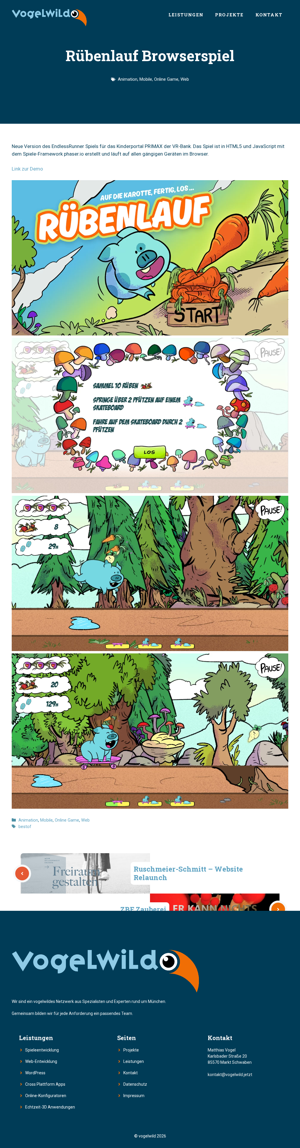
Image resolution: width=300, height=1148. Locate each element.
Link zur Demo (27, 169)
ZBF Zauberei (143, 909)
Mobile (145, 79)
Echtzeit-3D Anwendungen (50, 1107)
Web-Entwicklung (41, 1061)
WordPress (35, 1072)
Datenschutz (135, 1084)
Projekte (229, 15)
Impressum (133, 1095)
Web (184, 79)
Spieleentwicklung (42, 1050)
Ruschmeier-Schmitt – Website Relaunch (188, 873)
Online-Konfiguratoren (45, 1095)
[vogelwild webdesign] (49, 14)
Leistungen (185, 15)
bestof (24, 826)
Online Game (166, 79)
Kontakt (268, 15)
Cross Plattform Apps (45, 1084)
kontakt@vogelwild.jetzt (230, 1074)
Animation (127, 79)
